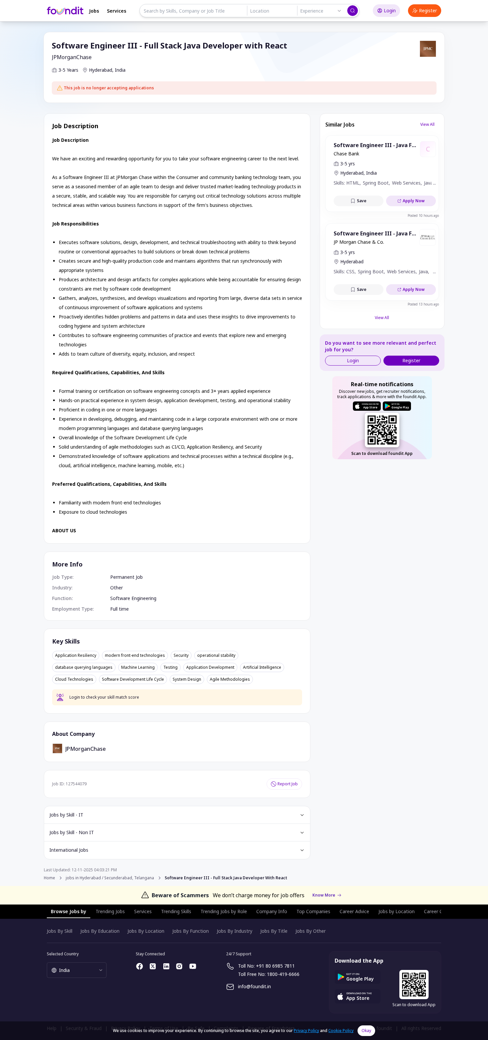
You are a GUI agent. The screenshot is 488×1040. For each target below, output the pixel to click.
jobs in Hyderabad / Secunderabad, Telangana (110, 878)
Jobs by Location (396, 911)
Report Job (288, 784)
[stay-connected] (140, 966)
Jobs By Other (310, 931)
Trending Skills (176, 911)
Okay (366, 1030)
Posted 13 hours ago (423, 304)
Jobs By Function (190, 931)
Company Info (271, 911)
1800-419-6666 (283, 974)
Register (428, 10)
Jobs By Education (100, 931)
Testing (170, 667)
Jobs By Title (273, 931)
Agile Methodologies (230, 679)
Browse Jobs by (68, 911)
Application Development (210, 667)
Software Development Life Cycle (133, 679)
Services (116, 11)
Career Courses (440, 911)
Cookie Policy (341, 1030)
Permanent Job (126, 577)
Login (390, 10)
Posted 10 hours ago (423, 215)
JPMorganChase (72, 57)
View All (427, 124)
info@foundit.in (254, 986)
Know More (323, 895)
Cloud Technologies (74, 679)
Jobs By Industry (234, 931)
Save (361, 201)
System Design (187, 679)
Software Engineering (133, 598)
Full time (119, 609)
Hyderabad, (101, 70)
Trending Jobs (110, 911)
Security (181, 655)
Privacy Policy (306, 1030)
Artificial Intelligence (262, 667)
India (120, 70)
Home (49, 878)
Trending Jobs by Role (224, 911)
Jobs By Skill (59, 931)
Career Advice (354, 911)
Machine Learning (138, 667)
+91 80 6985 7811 (275, 966)
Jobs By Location (145, 931)
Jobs (94, 11)
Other (116, 587)
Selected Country (63, 954)
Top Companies (313, 911)
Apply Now (414, 201)
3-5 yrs (347, 163)
